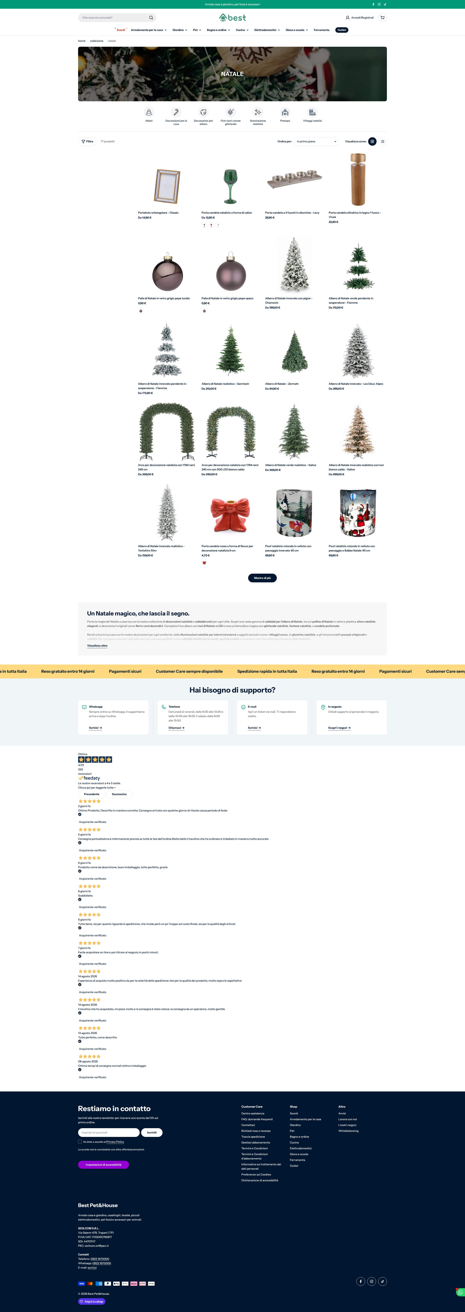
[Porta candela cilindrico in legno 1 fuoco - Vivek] (358, 179)
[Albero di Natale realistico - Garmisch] (231, 350)
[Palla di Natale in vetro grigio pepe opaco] (231, 265)
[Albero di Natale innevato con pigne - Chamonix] (294, 265)
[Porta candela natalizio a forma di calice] (231, 179)
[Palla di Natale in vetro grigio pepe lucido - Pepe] (140, 310)
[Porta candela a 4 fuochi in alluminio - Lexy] (294, 179)
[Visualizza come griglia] (372, 141)
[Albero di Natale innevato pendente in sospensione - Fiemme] (167, 350)
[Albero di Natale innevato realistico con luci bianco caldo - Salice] (358, 432)
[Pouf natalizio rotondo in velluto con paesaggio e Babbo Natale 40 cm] (358, 513)
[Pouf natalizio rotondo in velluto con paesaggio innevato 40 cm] (294, 513)
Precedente (91, 794)
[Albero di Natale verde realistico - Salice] (294, 432)
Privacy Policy (115, 1141)
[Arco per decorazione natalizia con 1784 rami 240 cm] (167, 432)
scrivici (92, 1267)
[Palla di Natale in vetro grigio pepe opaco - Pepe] (204, 310)
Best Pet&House (98, 1293)
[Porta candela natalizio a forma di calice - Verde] (204, 224)
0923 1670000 (100, 1259)
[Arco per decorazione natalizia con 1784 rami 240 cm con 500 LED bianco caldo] (231, 432)
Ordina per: (285, 141)
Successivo (119, 794)
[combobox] (117, 17)
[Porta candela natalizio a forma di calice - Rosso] (211, 224)
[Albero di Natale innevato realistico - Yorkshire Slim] (167, 513)
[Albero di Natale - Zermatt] (294, 350)
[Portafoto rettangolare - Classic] (167, 179)
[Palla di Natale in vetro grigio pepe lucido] (167, 265)
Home (82, 41)
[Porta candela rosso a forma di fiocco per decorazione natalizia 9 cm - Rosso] (204, 562)
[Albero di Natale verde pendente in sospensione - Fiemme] (358, 265)
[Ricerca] (151, 17)
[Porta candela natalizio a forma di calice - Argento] (218, 224)
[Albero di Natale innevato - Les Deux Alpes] (358, 350)
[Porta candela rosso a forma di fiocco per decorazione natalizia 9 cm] (231, 513)
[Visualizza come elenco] (382, 141)
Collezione (96, 41)
